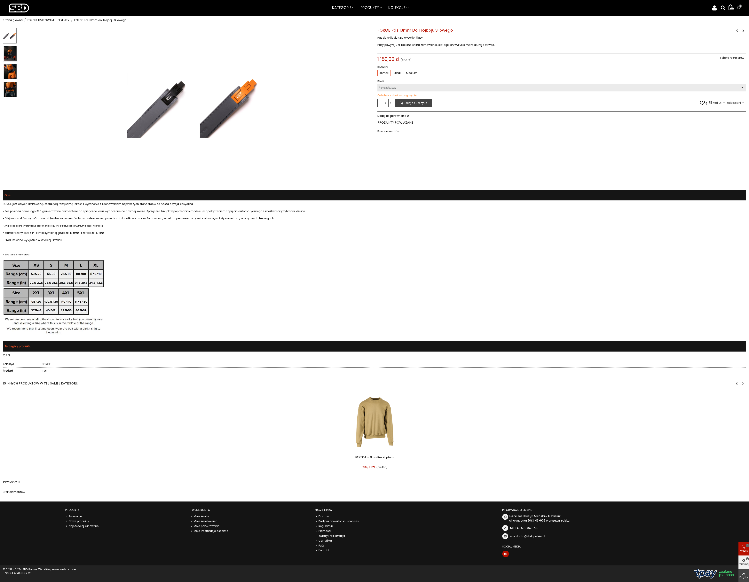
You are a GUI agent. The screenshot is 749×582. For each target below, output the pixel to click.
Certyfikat (325, 541)
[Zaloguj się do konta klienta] (714, 8)
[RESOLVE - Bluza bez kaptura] (374, 422)
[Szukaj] (723, 8)
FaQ (321, 545)
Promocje (11, 482)
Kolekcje (397, 7)
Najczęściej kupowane (84, 526)
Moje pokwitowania (206, 526)
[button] (736, 383)
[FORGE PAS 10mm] (737, 31)
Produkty (370, 7)
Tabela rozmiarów (732, 58)
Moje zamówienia (205, 521)
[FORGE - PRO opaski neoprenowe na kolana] (743, 31)
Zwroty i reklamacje (332, 536)
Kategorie (341, 7)
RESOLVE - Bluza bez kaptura (374, 457)
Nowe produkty (79, 521)
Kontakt (324, 550)
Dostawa (324, 516)
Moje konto (201, 516)
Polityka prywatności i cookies (339, 521)
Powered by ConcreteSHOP (17, 572)
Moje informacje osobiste (211, 531)
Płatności (325, 531)
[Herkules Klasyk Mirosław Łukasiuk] (19, 8)
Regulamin (326, 526)
